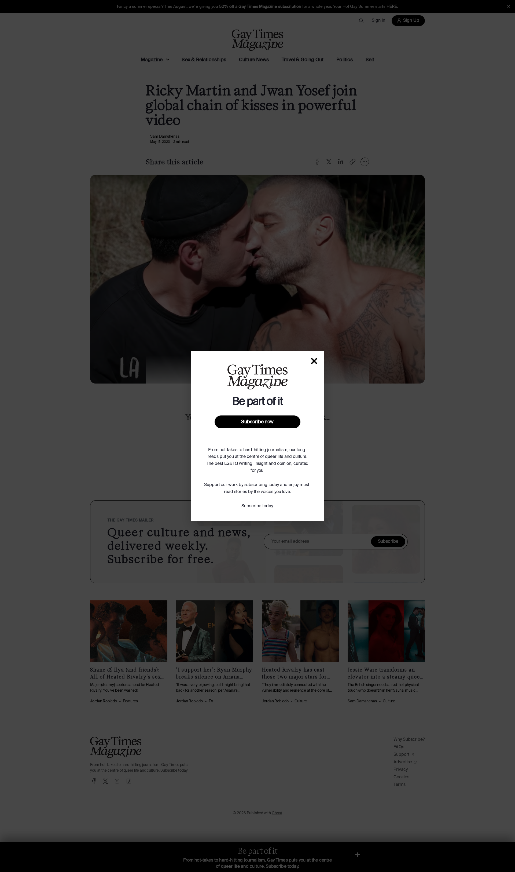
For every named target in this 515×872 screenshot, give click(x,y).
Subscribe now (257, 421)
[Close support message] (314, 361)
